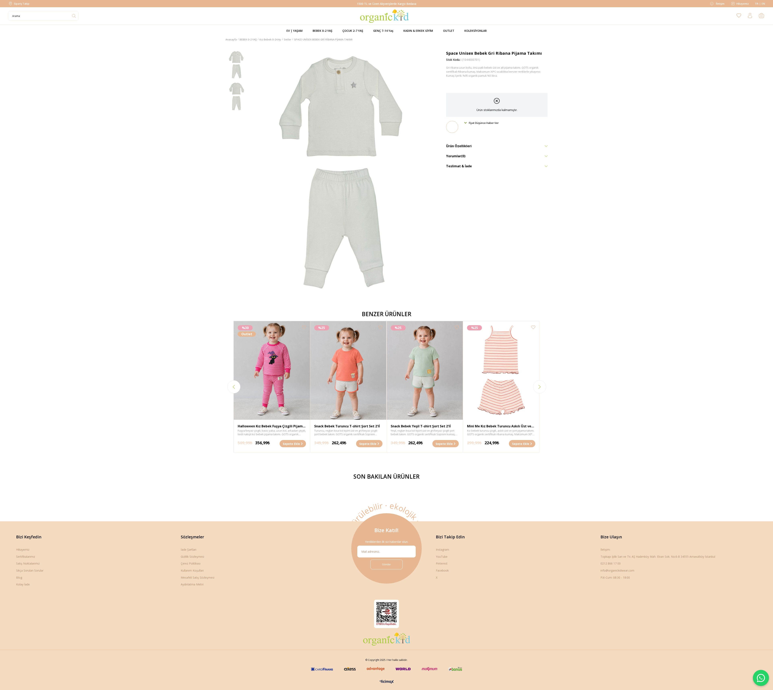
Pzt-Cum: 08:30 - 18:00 (615, 577)
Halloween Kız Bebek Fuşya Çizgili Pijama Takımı (271, 426)
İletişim (719, 3)
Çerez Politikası (190, 563)
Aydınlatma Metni (192, 584)
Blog (19, 577)
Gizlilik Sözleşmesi (192, 556)
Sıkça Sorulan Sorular (29, 570)
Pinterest (441, 563)
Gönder (386, 564)
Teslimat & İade (459, 166)
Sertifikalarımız (25, 556)
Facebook (442, 570)
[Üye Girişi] (750, 16)
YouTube (441, 556)
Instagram (442, 549)
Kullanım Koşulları (192, 570)
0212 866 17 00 (610, 563)
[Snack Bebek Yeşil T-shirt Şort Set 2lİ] (425, 370)
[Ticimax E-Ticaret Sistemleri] (386, 682)
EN (763, 3)
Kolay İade (23, 584)
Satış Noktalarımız (28, 563)
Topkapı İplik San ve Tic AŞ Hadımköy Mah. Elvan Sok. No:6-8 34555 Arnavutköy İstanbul (657, 556)
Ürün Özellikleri (459, 146)
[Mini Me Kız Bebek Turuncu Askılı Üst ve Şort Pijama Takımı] (501, 370)
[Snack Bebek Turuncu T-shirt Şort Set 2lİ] (348, 370)
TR (756, 3)
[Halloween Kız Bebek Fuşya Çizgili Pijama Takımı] (272, 370)
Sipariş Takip (21, 3)
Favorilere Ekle (304, 327)
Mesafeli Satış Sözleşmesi (197, 577)
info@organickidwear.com (617, 570)
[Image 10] (386, 639)
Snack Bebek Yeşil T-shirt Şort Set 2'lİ (421, 426)
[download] (386, 614)
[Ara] (73, 16)
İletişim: (605, 549)
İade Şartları (188, 549)
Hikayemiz (742, 3)
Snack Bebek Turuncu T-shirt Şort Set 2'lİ (347, 426)
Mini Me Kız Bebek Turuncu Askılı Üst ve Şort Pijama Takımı (499, 426)
